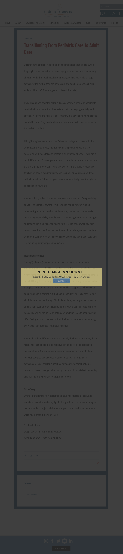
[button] (97, 267)
